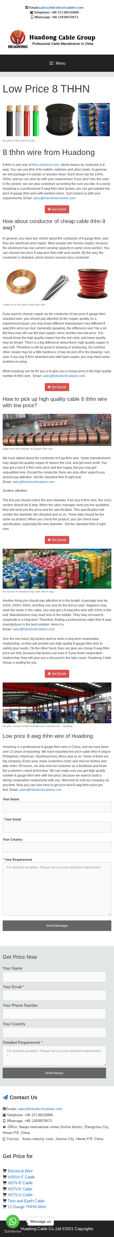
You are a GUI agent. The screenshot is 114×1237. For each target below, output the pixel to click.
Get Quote (58, 209)
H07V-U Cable (20, 1194)
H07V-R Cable (20, 1183)
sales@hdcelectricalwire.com (61, 8)
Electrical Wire (20, 1171)
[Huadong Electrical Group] (54, 39)
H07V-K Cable (20, 1189)
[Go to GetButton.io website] (12, 1231)
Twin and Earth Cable (26, 1201)
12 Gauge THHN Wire (27, 1206)
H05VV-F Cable (21, 1177)
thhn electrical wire (45, 165)
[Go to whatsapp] (12, 1221)
